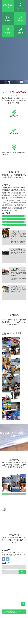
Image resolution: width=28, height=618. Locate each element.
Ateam (15, 612)
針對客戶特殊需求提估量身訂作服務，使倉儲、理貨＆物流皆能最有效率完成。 (13, 136)
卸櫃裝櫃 (18, 333)
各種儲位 (6, 333)
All (2, 333)
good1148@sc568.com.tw (12, 556)
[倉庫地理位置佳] (6, 487)
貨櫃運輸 (4, 334)
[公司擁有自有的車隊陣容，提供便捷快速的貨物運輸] (15, 487)
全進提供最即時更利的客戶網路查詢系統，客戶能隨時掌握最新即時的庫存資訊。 (14, 119)
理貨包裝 (12, 333)
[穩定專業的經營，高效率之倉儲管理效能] (15, 478)
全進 (7, 81)
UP (23, 603)
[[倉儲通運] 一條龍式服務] (6, 478)
